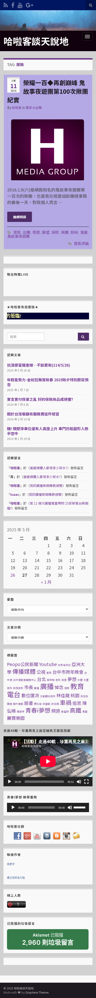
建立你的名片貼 (16, 877)
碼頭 (9, 704)
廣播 (47, 686)
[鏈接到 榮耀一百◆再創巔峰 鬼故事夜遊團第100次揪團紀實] (48, 147)
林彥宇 (11, 864)
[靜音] (79, 781)
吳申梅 (51, 680)
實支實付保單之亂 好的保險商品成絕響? (40, 399)
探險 (55, 232)
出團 (26, 232)
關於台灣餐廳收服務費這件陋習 (33, 414)
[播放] (9, 781)
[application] (48, 761)
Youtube (48, 664)
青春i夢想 (37, 710)
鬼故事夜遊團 (18, 236)
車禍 (66, 702)
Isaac (14, 494)
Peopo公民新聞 (22, 664)
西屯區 (38, 704)
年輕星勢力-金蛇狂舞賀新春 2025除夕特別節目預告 (48, 382)
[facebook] (12, 4)
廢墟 (45, 232)
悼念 (59, 687)
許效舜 (55, 704)
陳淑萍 (20, 711)
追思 (76, 703)
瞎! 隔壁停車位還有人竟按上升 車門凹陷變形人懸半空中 (47, 431)
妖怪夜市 (18, 688)
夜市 (58, 680)
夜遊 (36, 232)
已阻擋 (48, 939)
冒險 (17, 232)
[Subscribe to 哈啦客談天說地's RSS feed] (5, 4)
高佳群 (65, 711)
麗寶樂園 (16, 718)
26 (12, 575)
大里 (79, 680)
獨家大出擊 (34, 107)
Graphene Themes (36, 992)
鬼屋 (84, 232)
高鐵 (75, 710)
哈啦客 (17, 107)
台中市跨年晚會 (67, 672)
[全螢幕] (86, 781)
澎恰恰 (84, 696)
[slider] (80, 807)
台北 (41, 679)
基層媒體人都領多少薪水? (48, 468)
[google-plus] (29, 4)
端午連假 (18, 704)
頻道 (55, 710)
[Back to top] (85, 987)
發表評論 (81, 243)
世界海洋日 (64, 665)
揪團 (65, 232)
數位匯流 (30, 695)
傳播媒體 (24, 671)
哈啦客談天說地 (36, 41)
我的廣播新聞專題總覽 (46, 485)
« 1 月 (46, 582)
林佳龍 (63, 695)
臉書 (28, 703)
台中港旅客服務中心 (24, 680)
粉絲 (74, 232)
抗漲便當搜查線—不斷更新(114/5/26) (38, 365)
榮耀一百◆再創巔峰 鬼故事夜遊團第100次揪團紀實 (47, 91)
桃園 (75, 695)
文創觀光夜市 (47, 696)
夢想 (72, 679)
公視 (41, 672)
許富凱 (46, 704)
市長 (28, 687)
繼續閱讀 (19, 216)
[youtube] (20, 4)
